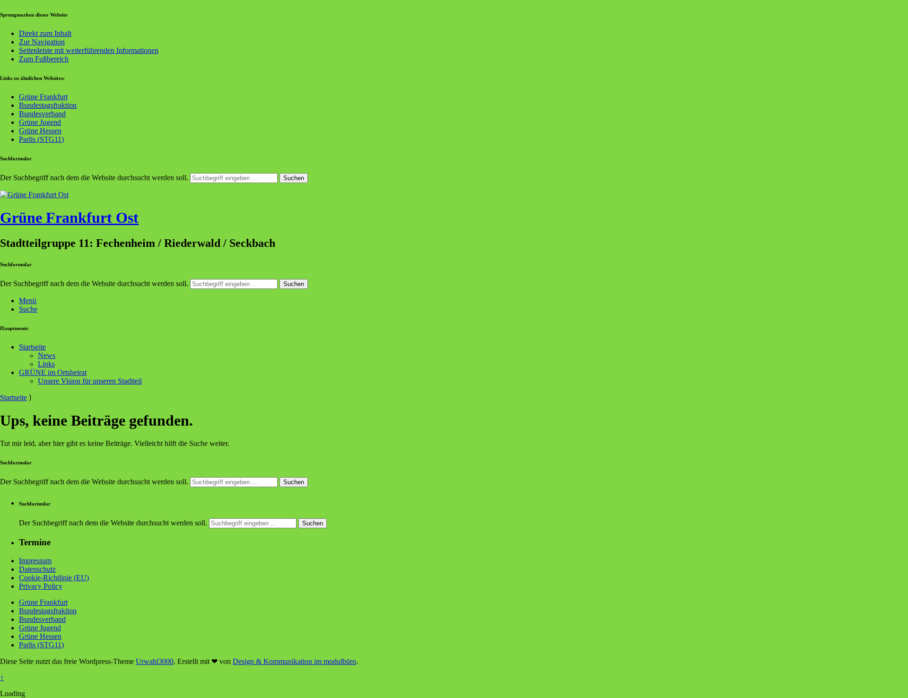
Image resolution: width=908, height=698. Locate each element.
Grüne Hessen (40, 131)
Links (46, 364)
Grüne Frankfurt (43, 97)
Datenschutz (37, 569)
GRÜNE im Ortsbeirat (53, 372)
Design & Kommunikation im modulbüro (294, 661)
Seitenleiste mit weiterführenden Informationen (88, 50)
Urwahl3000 (155, 661)
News (46, 355)
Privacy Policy (40, 586)
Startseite (32, 347)
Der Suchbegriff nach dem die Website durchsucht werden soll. (94, 178)
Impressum (35, 561)
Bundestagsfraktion (48, 105)
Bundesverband (42, 114)
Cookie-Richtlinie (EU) (54, 578)
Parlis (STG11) (41, 139)
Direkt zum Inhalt (45, 33)
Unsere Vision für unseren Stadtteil (90, 381)
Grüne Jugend (40, 122)
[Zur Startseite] (34, 195)
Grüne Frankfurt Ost (69, 217)
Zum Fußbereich (44, 59)
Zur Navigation (42, 42)
